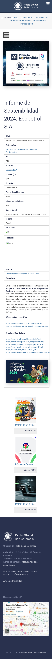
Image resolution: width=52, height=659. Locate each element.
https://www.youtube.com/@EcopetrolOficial (24, 344)
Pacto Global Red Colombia (33, 652)
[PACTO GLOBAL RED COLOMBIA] (26, 5)
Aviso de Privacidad (12, 581)
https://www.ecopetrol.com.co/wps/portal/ (24, 323)
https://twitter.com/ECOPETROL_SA (21, 350)
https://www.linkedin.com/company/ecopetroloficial (28, 352)
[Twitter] (2, 18)
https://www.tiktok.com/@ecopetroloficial (23, 339)
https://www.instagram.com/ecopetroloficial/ (25, 342)
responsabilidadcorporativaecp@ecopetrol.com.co (27, 326)
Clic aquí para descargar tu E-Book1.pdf (22, 274)
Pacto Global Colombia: (25, 546)
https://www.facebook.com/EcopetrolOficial (24, 347)
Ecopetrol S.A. (11, 170)
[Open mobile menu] (6, 35)
